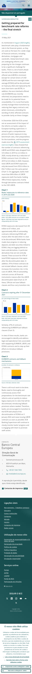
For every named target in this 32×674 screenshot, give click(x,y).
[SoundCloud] (25, 599)
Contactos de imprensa (13, 488)
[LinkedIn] (12, 599)
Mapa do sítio (9, 586)
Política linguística (10, 550)
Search (23, 5)
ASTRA (6, 573)
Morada (6, 519)
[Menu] (28, 5)
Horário (6, 522)
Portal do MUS (9, 579)
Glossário (7, 511)
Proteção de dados (10, 553)
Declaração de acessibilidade (14, 556)
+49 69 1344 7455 (15, 470)
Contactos (7, 516)
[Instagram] (16, 599)
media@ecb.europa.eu (17, 474)
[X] (7, 599)
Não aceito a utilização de (17, 670)
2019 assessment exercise (15, 143)
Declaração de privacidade (13, 544)
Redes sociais (8, 528)
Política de (10, 547)
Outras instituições (10, 513)
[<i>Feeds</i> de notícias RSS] (16, 603)
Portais (6, 570)
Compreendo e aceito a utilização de (17, 666)
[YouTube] (21, 599)
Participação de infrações (13, 582)
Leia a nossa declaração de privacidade (17, 657)
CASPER (6, 576)
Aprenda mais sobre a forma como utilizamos (17, 661)
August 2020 (19, 43)
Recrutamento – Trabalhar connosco (16, 508)
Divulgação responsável (12, 559)
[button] (28, 2)
